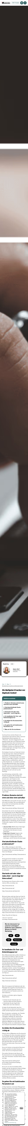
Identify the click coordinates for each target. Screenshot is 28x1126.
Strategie (14, 944)
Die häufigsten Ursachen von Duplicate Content (12, 685)
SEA (17, 935)
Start (3, 684)
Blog (8, 684)
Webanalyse (17, 939)
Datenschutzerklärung (10, 1122)
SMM (8, 939)
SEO (11, 935)
